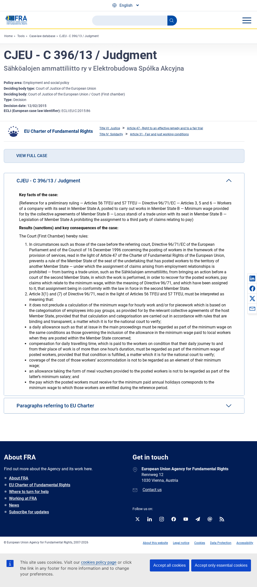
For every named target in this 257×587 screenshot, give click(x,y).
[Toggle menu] (246, 20)
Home (8, 36)
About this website (155, 543)
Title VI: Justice (109, 128)
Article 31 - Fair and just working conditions (159, 134)
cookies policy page (98, 562)
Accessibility (244, 543)
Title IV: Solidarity (111, 134)
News (14, 505)
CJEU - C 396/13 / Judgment (79, 36)
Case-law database (42, 36)
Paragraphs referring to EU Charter (55, 406)
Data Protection (220, 543)
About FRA (18, 478)
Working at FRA (23, 498)
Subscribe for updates (29, 512)
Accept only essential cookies (221, 565)
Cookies (199, 543)
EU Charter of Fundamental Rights (58, 131)
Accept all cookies (169, 565)
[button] (252, 278)
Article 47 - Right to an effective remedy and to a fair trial (165, 128)
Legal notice (181, 543)
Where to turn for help (29, 491)
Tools (21, 36)
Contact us (152, 489)
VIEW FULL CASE (31, 155)
